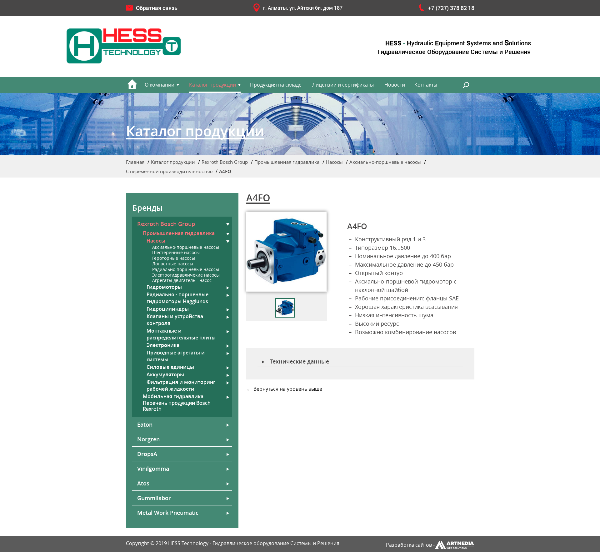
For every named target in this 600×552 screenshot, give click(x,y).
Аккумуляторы (165, 374)
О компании (159, 84)
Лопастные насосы (172, 264)
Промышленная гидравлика (286, 162)
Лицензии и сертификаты (343, 84)
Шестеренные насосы (176, 252)
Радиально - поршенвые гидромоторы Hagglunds (177, 298)
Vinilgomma (153, 468)
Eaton (144, 424)
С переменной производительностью (169, 171)
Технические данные (299, 361)
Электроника (163, 345)
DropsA (147, 454)
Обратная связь (157, 8)
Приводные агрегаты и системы (176, 356)
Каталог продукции (212, 84)
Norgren (148, 439)
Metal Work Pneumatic (167, 512)
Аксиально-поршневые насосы (385, 162)
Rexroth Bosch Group (225, 162)
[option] (286, 252)
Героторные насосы (173, 258)
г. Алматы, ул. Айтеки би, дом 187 (302, 8)
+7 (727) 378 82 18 (451, 8)
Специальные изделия (410, 178)
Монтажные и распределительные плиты (181, 334)
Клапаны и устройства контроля (175, 320)
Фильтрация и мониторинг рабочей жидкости (181, 385)
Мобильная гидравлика (173, 396)
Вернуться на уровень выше (287, 389)
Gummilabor (154, 498)
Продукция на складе (276, 84)
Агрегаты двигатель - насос (182, 280)
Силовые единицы (170, 367)
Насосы (334, 162)
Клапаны (397, 191)
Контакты (425, 84)
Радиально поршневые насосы (185, 269)
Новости (394, 84)
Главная (135, 162)
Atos (143, 483)
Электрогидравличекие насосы (186, 275)
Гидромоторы (164, 287)
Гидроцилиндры (168, 308)
